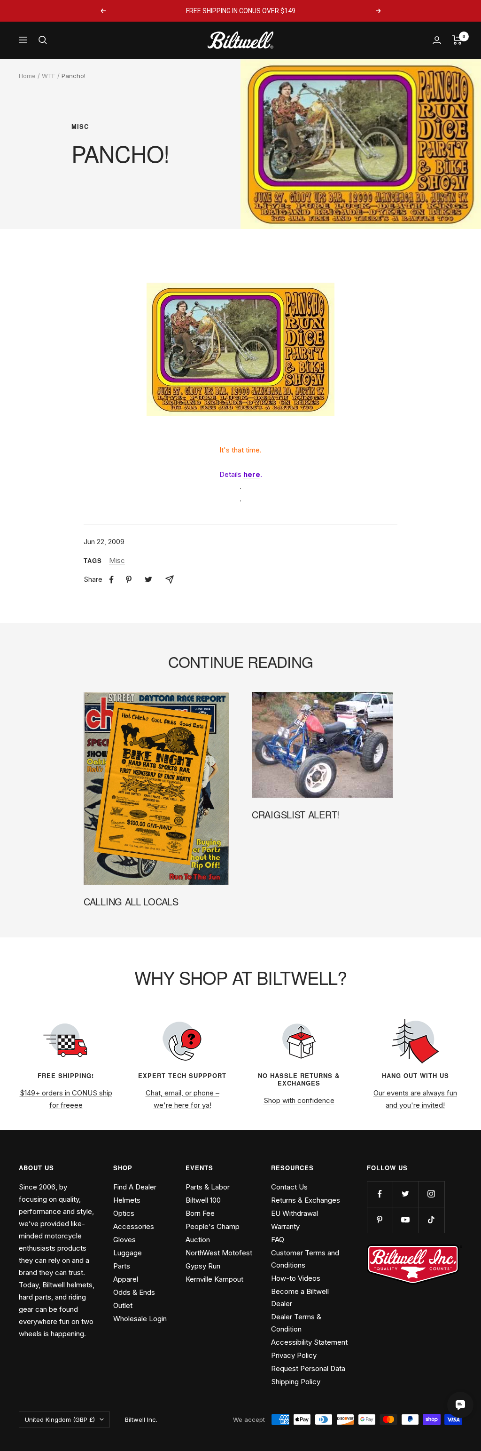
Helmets (126, 1200)
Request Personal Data (308, 1368)
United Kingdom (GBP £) (60, 1419)
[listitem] (111, 580)
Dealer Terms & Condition (296, 1322)
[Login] (437, 40)
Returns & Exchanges (305, 1200)
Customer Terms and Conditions (305, 1258)
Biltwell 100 (203, 1200)
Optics (123, 1213)
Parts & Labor (208, 1186)
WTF (48, 75)
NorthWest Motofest (219, 1252)
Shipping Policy (295, 1381)
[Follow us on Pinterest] (380, 1220)
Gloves (124, 1239)
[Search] (43, 40)
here (251, 474)
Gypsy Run (203, 1265)
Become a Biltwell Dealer (300, 1297)
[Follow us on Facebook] (380, 1194)
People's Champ (213, 1226)
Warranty (285, 1226)
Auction (198, 1239)
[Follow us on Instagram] (431, 1194)
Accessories (133, 1226)
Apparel (125, 1279)
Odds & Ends (134, 1292)
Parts (121, 1265)
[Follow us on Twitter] (406, 1194)
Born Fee (200, 1213)
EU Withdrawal (294, 1213)
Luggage (127, 1252)
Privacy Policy (294, 1355)
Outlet (122, 1305)
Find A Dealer (134, 1186)
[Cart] (457, 40)
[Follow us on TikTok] (431, 1220)
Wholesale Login (140, 1318)
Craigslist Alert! (296, 814)
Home (27, 75)
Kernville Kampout (214, 1279)
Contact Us (289, 1186)
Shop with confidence (299, 1100)
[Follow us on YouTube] (406, 1220)
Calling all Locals (131, 901)
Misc (80, 126)
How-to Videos (295, 1278)
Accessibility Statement (309, 1342)
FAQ (277, 1239)
